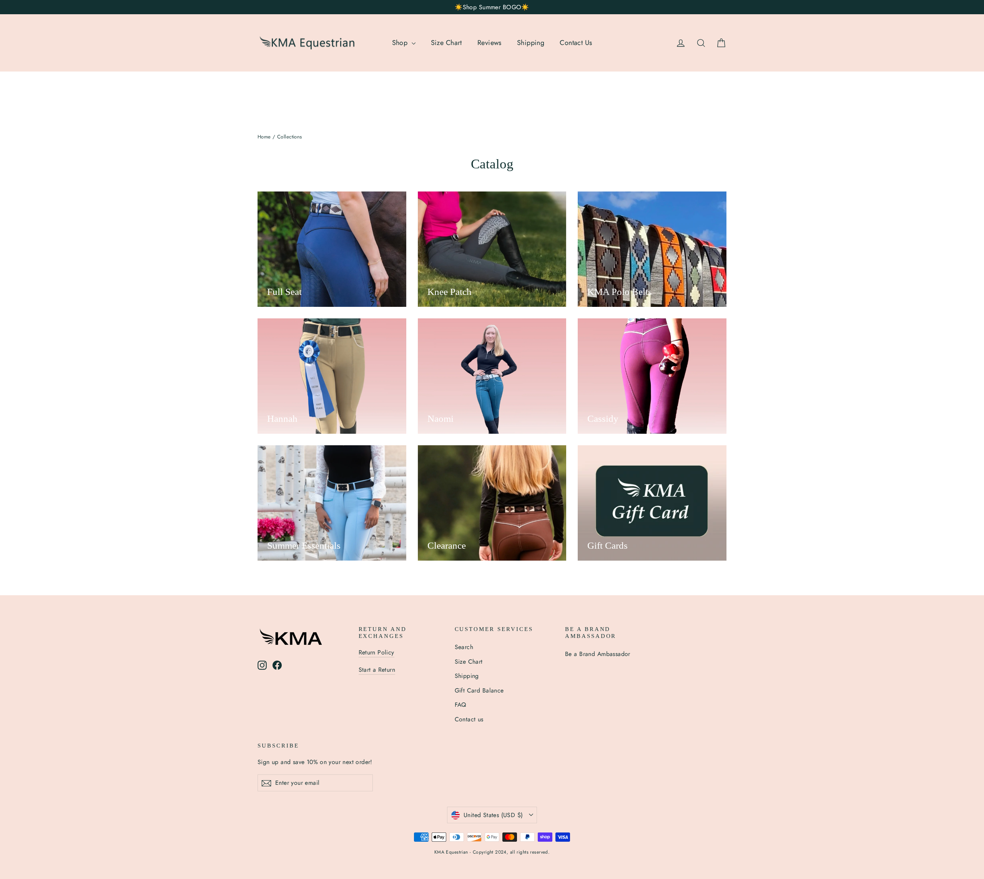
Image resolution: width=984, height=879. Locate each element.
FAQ (460, 704)
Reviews (489, 43)
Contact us (469, 719)
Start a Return (377, 669)
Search (464, 647)
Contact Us (576, 43)
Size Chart (446, 43)
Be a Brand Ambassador (597, 653)
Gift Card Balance (479, 690)
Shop (401, 43)
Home (264, 136)
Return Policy (376, 652)
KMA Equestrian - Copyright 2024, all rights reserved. (492, 852)
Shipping (530, 43)
